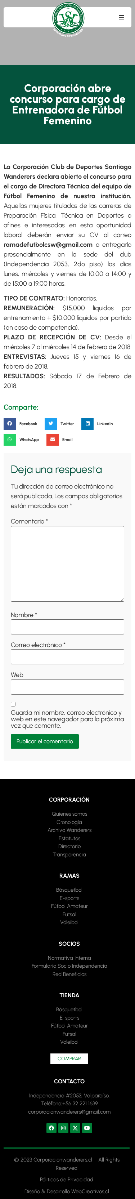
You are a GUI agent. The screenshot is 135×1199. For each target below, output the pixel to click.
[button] (121, 17)
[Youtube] (87, 1128)
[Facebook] (51, 1128)
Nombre (24, 615)
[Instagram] (63, 1128)
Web (17, 675)
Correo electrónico (38, 645)
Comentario (29, 521)
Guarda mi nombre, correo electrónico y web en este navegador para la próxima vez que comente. (67, 719)
